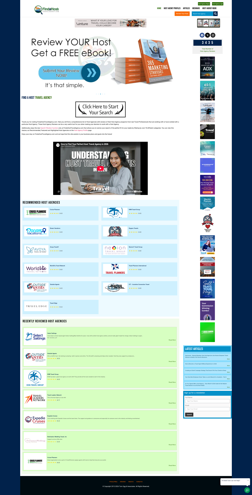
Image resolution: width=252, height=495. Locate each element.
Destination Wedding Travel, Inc (57, 436)
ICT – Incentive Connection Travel (139, 284)
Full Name (188, 397)
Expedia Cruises (52, 416)
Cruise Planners (55, 209)
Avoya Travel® (54, 247)
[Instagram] (212, 35)
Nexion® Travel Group (135, 247)
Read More (172, 340)
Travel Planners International (137, 265)
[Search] (215, 13)
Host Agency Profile (81, 130)
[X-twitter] (207, 35)
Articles (186, 8)
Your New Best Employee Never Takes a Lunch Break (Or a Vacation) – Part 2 (206, 377)
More (228, 359)
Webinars (196, 8)
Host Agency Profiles (172, 8)
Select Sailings (52, 333)
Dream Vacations (55, 228)
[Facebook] (202, 35)
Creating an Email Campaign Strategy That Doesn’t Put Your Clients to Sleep (205, 370)
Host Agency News (209, 8)
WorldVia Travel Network (57, 265)
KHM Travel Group (134, 209)
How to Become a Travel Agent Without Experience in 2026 (201, 364)
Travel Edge (53, 303)
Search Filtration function (49, 128)
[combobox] (202, 13)
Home (159, 8)
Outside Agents (54, 284)
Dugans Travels (133, 228)
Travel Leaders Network (54, 395)
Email (187, 405)
